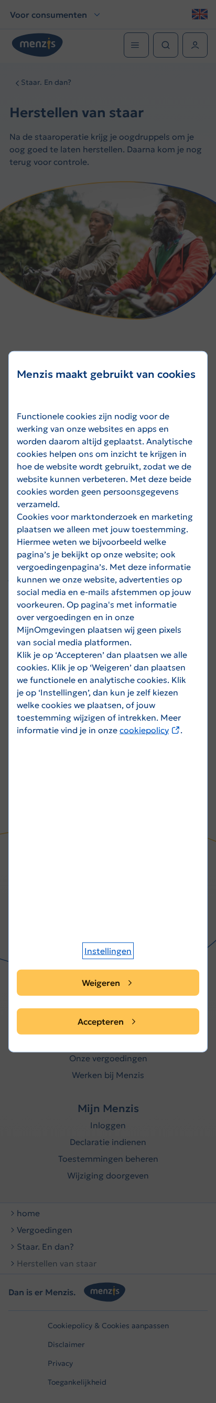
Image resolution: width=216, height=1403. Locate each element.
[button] (108, 951)
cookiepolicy (150, 729)
